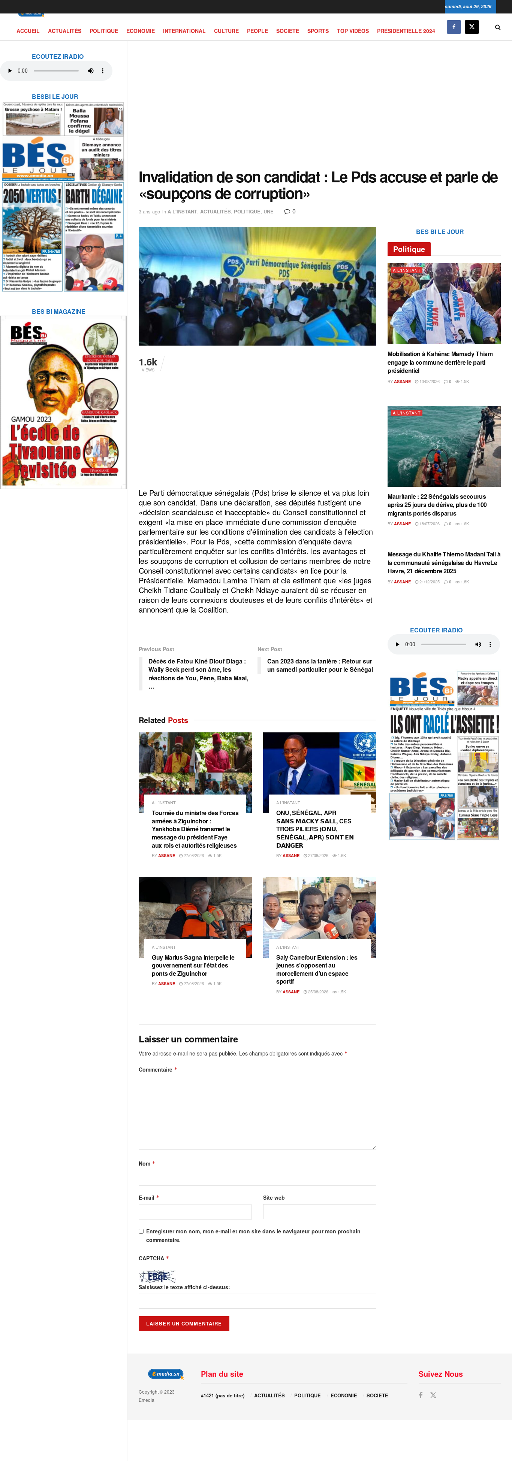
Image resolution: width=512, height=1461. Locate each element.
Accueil (28, 30)
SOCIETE (287, 30)
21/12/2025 (429, 581)
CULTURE (226, 30)
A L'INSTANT (182, 211)
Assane (166, 855)
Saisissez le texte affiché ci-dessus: (184, 1287)
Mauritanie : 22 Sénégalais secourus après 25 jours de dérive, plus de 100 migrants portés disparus (437, 504)
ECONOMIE (140, 30)
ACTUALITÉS (64, 30)
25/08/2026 (317, 991)
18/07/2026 (429, 523)
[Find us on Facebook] (454, 26)
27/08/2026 (193, 855)
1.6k (341, 855)
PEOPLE (257, 30)
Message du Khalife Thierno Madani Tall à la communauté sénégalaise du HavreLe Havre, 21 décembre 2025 (444, 562)
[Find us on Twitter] (472, 26)
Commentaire (158, 1069)
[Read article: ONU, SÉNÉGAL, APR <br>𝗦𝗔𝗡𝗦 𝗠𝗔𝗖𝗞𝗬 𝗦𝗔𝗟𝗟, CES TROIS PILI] (319, 772)
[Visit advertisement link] (63, 192)
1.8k (464, 581)
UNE (268, 211)
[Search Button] (498, 26)
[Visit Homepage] (30, 13)
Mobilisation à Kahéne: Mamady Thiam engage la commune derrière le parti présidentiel (440, 362)
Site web (274, 1197)
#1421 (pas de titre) (222, 1395)
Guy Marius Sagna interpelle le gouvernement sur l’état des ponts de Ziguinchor (193, 965)
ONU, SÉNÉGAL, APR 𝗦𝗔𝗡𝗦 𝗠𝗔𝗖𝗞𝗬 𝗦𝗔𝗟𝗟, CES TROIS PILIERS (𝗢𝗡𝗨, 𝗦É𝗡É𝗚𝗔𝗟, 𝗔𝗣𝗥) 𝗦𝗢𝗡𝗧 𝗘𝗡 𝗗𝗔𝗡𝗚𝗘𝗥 (314, 828)
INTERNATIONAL (184, 30)
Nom (147, 1163)
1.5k (217, 855)
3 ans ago (149, 211)
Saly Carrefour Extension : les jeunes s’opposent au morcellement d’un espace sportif (316, 969)
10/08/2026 (429, 381)
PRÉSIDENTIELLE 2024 (406, 30)
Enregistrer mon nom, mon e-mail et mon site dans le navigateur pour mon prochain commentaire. (253, 1235)
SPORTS (318, 30)
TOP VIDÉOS (353, 30)
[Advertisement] (320, 104)
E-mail (149, 1197)
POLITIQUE (104, 30)
